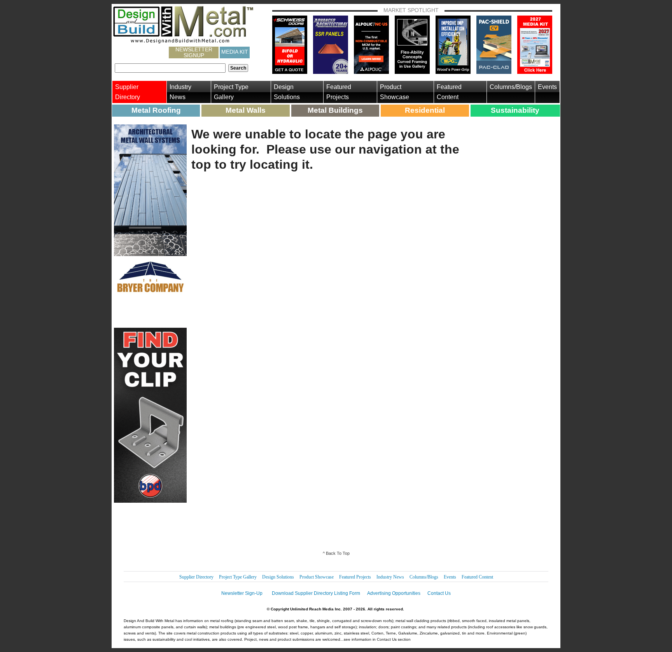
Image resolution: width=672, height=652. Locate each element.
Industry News (180, 92)
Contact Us (439, 593)
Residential (425, 110)
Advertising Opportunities (393, 593)
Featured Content (449, 92)
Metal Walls (246, 110)
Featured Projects (338, 92)
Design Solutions (287, 92)
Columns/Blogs (511, 87)
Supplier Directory (127, 92)
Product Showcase (394, 92)
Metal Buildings (335, 110)
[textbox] (170, 68)
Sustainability (515, 110)
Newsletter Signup (193, 52)
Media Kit (234, 52)
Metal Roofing (156, 110)
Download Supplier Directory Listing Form (316, 593)
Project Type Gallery (231, 92)
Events (547, 87)
